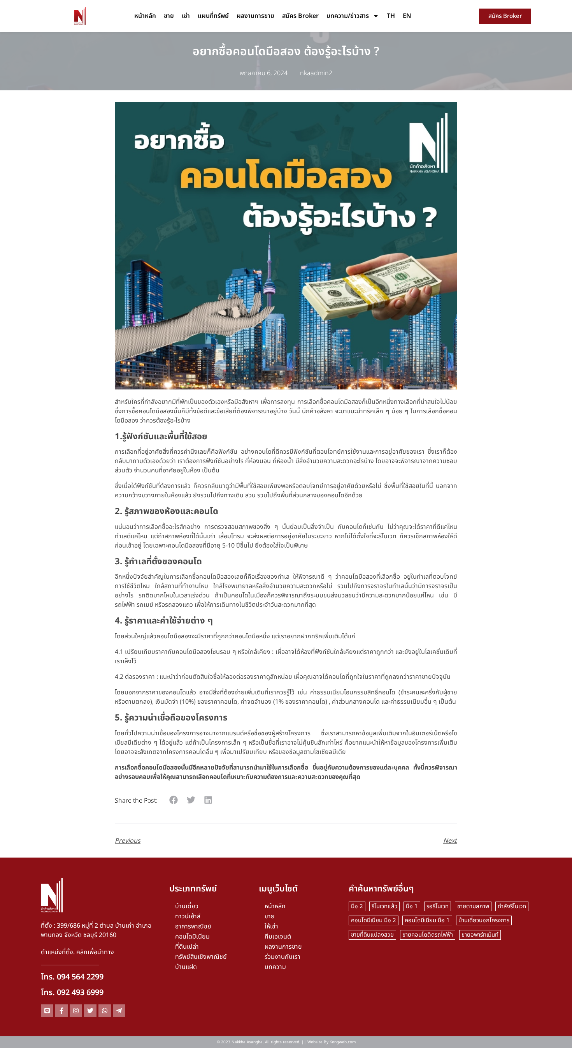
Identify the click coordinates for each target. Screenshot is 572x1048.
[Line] (47, 1010)
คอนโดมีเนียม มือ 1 (427, 920)
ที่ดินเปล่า (187, 946)
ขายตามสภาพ (473, 906)
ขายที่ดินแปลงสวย (372, 934)
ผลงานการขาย (255, 16)
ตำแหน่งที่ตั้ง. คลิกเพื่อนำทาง (77, 952)
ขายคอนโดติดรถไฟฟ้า (427, 934)
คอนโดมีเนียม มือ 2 (373, 920)
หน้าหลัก (145, 16)
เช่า (186, 16)
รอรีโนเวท (437, 906)
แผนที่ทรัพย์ (213, 16)
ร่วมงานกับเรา (282, 957)
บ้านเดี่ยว (186, 906)
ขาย (169, 16)
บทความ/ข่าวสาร (347, 16)
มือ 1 (412, 906)
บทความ (275, 967)
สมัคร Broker (300, 16)
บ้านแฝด (186, 967)
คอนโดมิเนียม (192, 936)
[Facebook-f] (61, 1010)
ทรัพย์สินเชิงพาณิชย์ (201, 957)
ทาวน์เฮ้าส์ (187, 916)
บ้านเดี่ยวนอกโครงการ (483, 920)
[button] (173, 800)
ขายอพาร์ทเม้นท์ (479, 934)
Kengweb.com (343, 1042)
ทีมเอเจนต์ (278, 936)
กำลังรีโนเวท (512, 906)
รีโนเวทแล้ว (384, 906)
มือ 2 (357, 906)
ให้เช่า (271, 926)
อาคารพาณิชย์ (193, 926)
